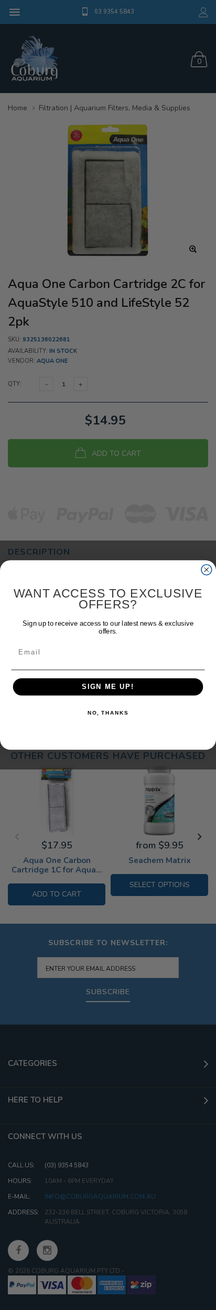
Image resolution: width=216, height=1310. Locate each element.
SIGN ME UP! (108, 687)
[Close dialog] (206, 570)
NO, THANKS (108, 713)
